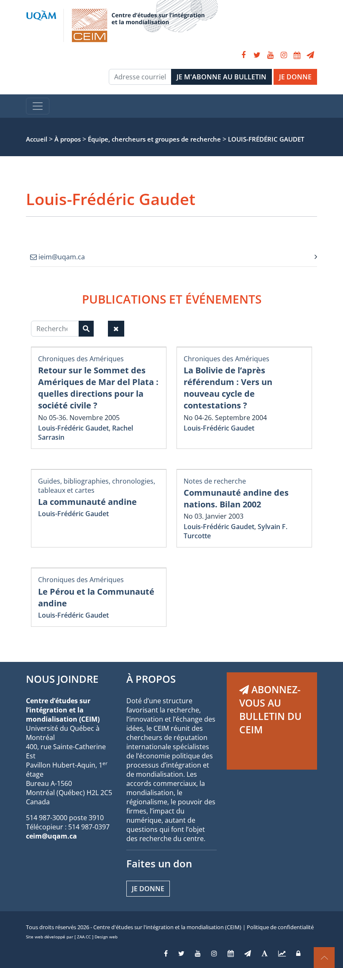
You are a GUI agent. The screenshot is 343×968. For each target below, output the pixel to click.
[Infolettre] (310, 55)
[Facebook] (243, 55)
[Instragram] (214, 953)
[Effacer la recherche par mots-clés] (116, 329)
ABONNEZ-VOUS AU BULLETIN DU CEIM (270, 709)
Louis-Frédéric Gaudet (73, 428)
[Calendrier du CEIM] (297, 55)
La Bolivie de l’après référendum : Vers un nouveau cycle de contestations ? (228, 388)
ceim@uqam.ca (51, 836)
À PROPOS (151, 679)
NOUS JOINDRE (62, 679)
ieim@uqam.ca (61, 256)
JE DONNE (295, 76)
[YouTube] (270, 55)
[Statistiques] (282, 953)
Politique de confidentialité (280, 927)
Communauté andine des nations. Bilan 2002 (236, 498)
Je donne (148, 888)
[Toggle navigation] (37, 106)
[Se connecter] (298, 953)
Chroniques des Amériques (81, 358)
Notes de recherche (215, 481)
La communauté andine (87, 501)
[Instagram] (283, 55)
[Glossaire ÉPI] (264, 953)
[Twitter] (257, 55)
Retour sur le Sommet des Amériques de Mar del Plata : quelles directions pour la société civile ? (98, 388)
